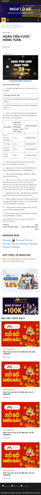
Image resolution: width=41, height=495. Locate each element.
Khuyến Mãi (6, 32)
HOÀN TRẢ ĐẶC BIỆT (10, 226)
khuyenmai (22, 219)
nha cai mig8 (10, 221)
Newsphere (27, 493)
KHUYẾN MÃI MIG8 (12, 219)
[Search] (38, 20)
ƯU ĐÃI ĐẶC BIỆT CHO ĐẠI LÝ (20, 81)
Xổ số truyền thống (8, 349)
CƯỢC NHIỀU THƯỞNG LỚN (29, 227)
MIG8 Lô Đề (20, 9)
